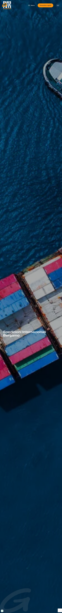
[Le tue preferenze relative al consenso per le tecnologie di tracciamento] (2, 611)
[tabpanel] (31, 306)
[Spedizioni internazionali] (6, 5)
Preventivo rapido (45, 5)
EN (58, 5)
